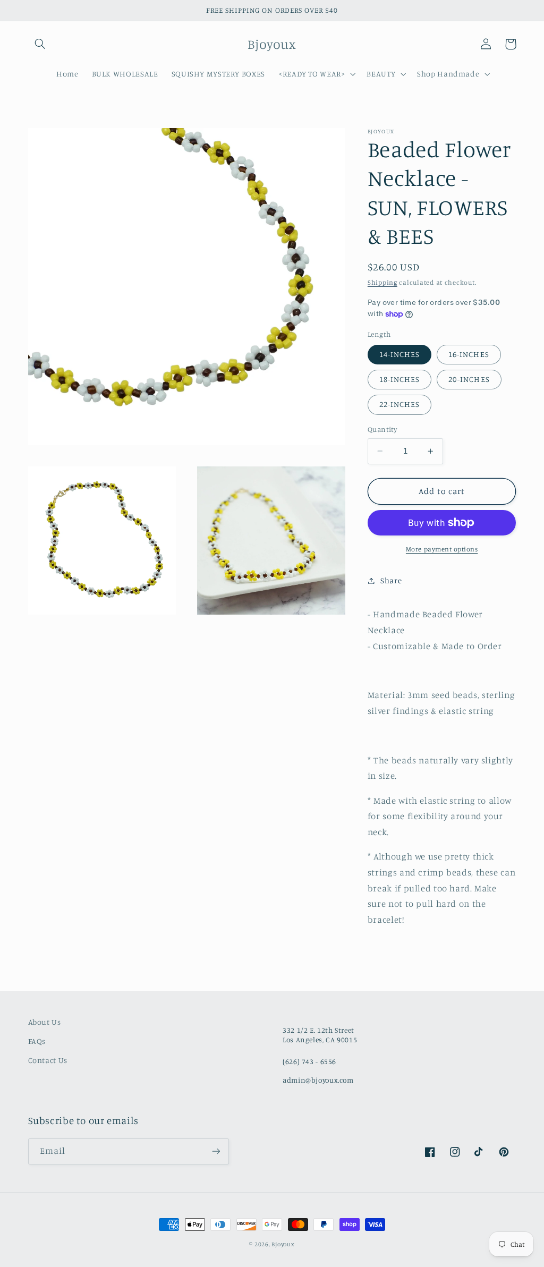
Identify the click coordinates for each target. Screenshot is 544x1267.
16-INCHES (468, 354)
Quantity (382, 429)
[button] (40, 44)
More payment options (442, 549)
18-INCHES (399, 379)
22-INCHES (399, 404)
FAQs (37, 1040)
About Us (44, 1021)
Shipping (382, 282)
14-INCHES (399, 354)
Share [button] (391, 580)
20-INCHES (468, 379)
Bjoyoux (282, 1244)
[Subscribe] (215, 1151)
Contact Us (47, 1060)
